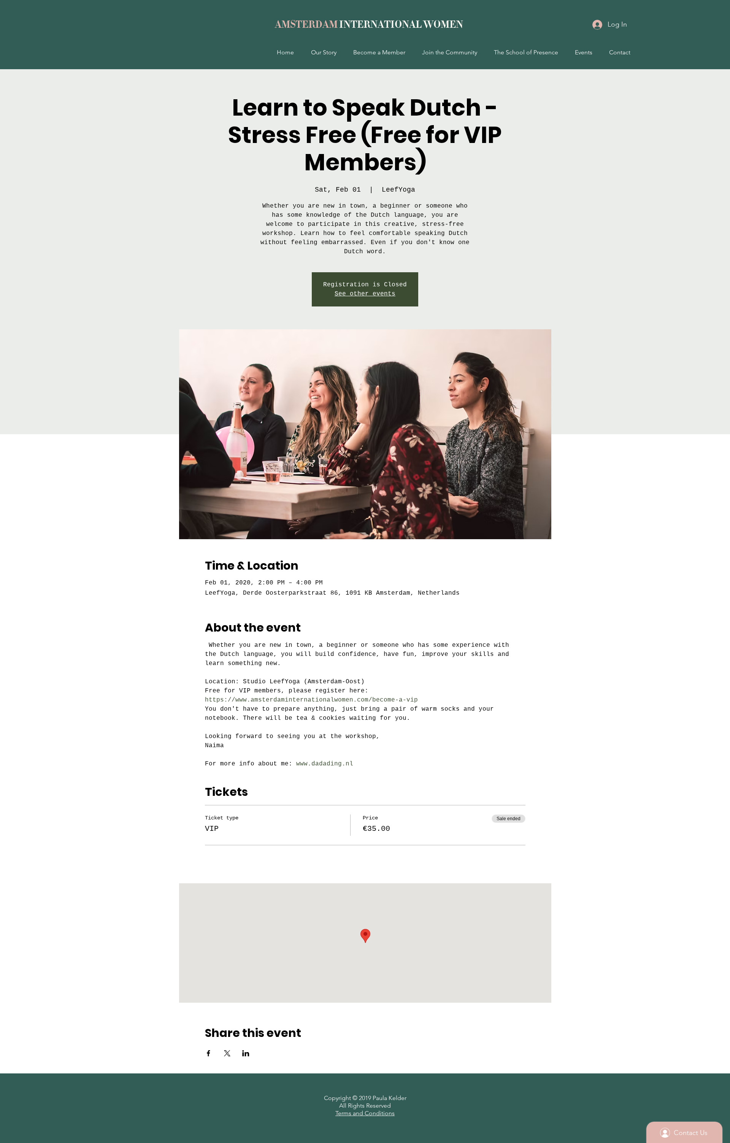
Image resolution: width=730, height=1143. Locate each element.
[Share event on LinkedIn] (245, 1053)
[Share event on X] (227, 1053)
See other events (365, 294)
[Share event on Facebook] (208, 1053)
